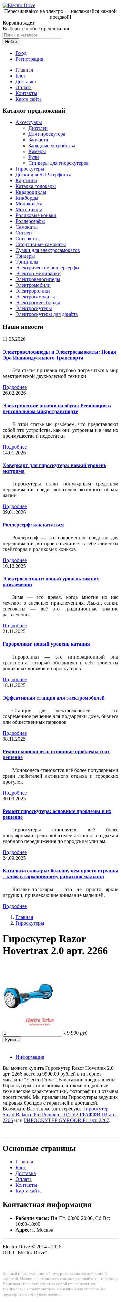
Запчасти (38, 139)
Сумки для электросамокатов (47, 250)
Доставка (25, 81)
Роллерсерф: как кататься (33, 524)
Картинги (26, 180)
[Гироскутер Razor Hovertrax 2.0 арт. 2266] (28, 1026)
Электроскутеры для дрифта (46, 314)
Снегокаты (27, 238)
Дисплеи (38, 128)
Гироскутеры (29, 169)
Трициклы (26, 262)
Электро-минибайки (38, 273)
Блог (20, 75)
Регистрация (29, 59)
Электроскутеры (33, 308)
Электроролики (32, 291)
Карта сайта (28, 99)
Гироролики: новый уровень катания (46, 644)
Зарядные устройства (51, 145)
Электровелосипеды (37, 279)
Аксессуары (28, 122)
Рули (33, 157)
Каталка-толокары (35, 186)
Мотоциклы (28, 209)
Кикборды (26, 198)
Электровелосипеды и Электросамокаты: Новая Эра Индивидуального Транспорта (59, 354)
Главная (24, 70)
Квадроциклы (30, 192)
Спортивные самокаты (40, 244)
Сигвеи (23, 232)
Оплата (23, 87)
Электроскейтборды (37, 302)
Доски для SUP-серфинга (43, 174)
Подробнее (15, 387)
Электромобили (33, 285)
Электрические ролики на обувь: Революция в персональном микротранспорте (57, 408)
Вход (20, 53)
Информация (29, 1057)
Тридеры (25, 256)
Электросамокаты (35, 296)
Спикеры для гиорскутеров (58, 163)
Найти (11, 41)
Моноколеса (28, 203)
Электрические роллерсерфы (47, 267)
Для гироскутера (46, 134)
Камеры (37, 151)
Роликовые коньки (35, 215)
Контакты (26, 93)
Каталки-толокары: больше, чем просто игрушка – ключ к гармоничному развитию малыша (60, 873)
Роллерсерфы (30, 221)
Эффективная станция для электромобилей (54, 698)
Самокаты (26, 227)
